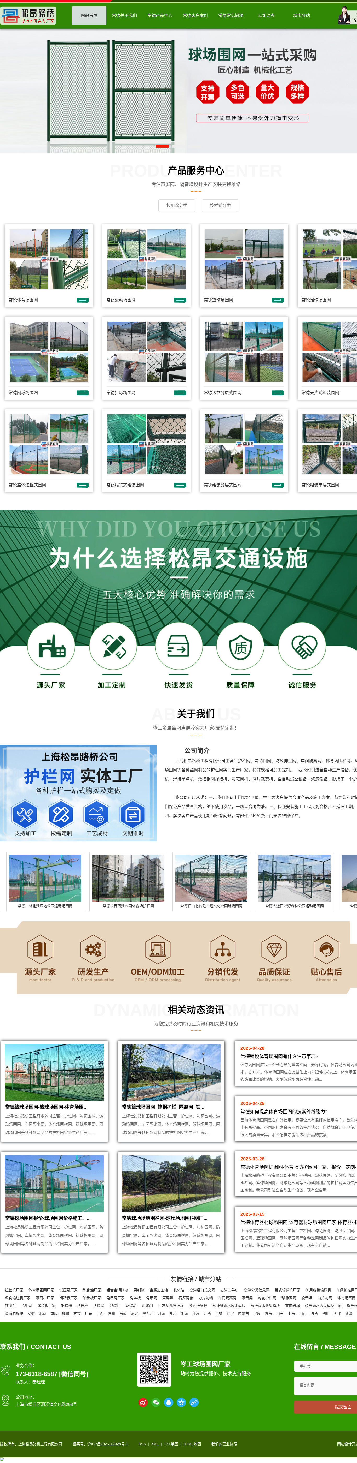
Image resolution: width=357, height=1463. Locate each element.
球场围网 (288, 1298)
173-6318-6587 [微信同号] (52, 1373)
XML (155, 1444)
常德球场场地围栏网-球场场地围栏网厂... (165, 1218)
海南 (123, 1313)
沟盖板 (135, 1298)
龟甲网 (151, 1298)
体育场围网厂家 (41, 1290)
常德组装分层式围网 (222, 485)
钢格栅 (66, 1306)
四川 (326, 1313)
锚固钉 (10, 1306)
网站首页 (89, 15)
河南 (161, 1313)
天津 (337, 1313)
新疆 (349, 1313)
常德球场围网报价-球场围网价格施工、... (48, 1218)
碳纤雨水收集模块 (265, 1306)
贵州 (111, 1313)
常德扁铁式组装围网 (125, 485)
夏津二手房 (229, 1290)
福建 (65, 1313)
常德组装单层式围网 (320, 485)
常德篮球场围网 (218, 300)
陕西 (314, 1313)
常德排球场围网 (121, 392)
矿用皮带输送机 (318, 1290)
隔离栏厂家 (45, 1298)
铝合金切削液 (117, 1290)
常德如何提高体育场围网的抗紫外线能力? (284, 1111)
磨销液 (139, 1290)
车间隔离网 (227, 1298)
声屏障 (167, 1298)
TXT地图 (171, 1444)
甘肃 (77, 1313)
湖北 (172, 1313)
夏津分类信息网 (256, 1290)
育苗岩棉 (292, 1306)
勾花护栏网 (267, 1298)
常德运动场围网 (121, 300)
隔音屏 (247, 1298)
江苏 (195, 1313)
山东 (280, 1313)
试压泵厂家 (68, 1290)
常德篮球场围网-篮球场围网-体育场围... (46, 1107)
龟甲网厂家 (115, 1298)
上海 (291, 1313)
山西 (303, 1313)
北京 (42, 1313)
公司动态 (266, 15)
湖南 (184, 1313)
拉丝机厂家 (14, 1290)
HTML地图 (192, 1444)
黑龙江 (147, 1313)
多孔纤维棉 (198, 1306)
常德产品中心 (159, 15)
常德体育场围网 (23, 300)
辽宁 (230, 1313)
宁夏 (257, 1313)
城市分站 (301, 15)
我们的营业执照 (224, 1444)
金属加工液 (159, 1290)
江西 (207, 1313)
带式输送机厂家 (287, 1290)
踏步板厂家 (92, 1298)
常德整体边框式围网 (27, 485)
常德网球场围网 (23, 392)
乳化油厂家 (92, 1290)
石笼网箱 (186, 1298)
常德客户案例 (195, 15)
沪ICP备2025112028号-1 (107, 1444)
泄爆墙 (98, 1306)
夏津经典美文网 (202, 1290)
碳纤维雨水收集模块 (228, 1306)
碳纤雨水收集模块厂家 (323, 1306)
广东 (88, 1313)
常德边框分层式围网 (222, 392)
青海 (268, 1313)
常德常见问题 (230, 15)
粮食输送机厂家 (18, 1298)
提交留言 (343, 1407)
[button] (162, 146)
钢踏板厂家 (68, 1298)
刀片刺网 (325, 1298)
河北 (134, 1313)
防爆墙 (131, 1306)
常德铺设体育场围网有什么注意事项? (279, 1056)
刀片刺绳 (205, 1298)
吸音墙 (306, 1298)
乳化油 (178, 1290)
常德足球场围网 (316, 300)
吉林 (218, 1313)
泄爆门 (115, 1306)
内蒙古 (243, 1313)
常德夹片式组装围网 (320, 392)
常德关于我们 (124, 15)
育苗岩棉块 (14, 1313)
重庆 (54, 1313)
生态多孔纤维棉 (171, 1306)
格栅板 (82, 1306)
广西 (100, 1313)
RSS (142, 1444)
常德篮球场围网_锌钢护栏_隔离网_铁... (163, 1107)
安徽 (31, 1313)
